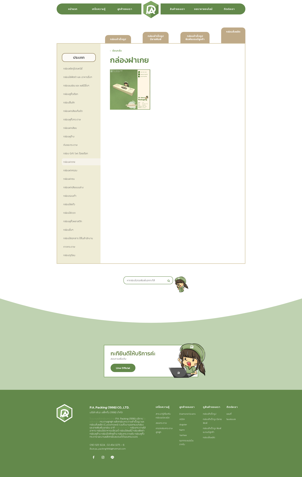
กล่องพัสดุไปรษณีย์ (72, 68)
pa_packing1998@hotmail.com (110, 448)
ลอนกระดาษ (161, 423)
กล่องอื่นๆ (68, 230)
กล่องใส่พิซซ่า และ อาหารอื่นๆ (77, 77)
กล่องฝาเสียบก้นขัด (73, 111)
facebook (231, 419)
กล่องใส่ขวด (69, 213)
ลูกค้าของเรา (124, 9)
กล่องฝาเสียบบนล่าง (73, 187)
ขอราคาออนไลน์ (203, 9)
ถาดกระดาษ (69, 247)
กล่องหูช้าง (68, 136)
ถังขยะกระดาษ (70, 145)
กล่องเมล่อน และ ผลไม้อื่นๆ (76, 85)
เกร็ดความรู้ (98, 9)
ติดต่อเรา (229, 9)
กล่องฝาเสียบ (70, 128)
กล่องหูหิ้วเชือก (70, 94)
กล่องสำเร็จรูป (209, 414)
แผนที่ (229, 414)
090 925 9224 (97, 445)
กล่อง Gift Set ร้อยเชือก (75, 153)
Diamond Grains (187, 414)
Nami (182, 430)
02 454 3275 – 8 (115, 445)
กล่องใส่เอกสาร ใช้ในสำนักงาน (78, 238)
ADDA (182, 419)
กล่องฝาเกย (69, 162)
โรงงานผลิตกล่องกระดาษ (102, 418)
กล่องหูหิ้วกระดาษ (72, 119)
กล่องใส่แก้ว (69, 204)
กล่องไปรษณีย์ (122, 427)
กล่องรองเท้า (69, 196)
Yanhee (183, 435)
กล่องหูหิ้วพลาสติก (72, 221)
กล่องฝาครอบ (70, 170)
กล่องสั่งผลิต (209, 437)
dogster (183, 424)
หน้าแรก (72, 9)
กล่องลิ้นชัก (69, 102)
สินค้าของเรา (177, 9)
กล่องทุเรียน (69, 255)
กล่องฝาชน (69, 179)
